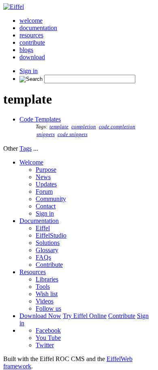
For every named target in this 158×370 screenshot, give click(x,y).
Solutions (48, 242)
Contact (46, 206)
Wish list (47, 293)
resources (31, 35)
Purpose (46, 169)
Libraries (47, 279)
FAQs (43, 257)
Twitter (45, 345)
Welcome (31, 162)
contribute (32, 42)
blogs (26, 49)
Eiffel (43, 228)
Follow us (48, 308)
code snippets (73, 134)
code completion (117, 127)
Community (51, 198)
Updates (46, 184)
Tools (43, 286)
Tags (25, 148)
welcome (31, 20)
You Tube (48, 337)
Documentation (39, 220)
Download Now (40, 315)
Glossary (47, 250)
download (32, 57)
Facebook (48, 330)
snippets (45, 134)
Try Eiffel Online (85, 315)
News (43, 176)
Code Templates (40, 119)
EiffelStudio (51, 235)
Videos (44, 301)
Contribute (49, 264)
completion (83, 127)
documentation (38, 27)
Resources (32, 271)
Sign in (28, 70)
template (58, 127)
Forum (44, 191)
